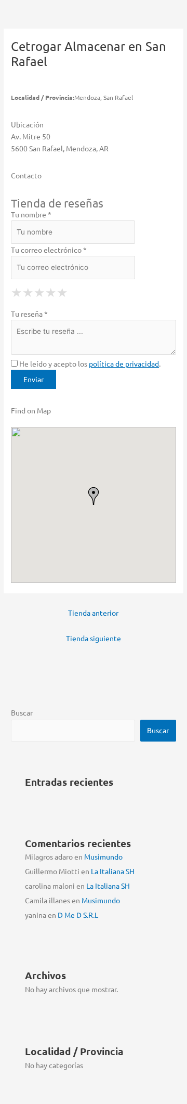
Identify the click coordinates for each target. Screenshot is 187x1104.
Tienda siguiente (93, 638)
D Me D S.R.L (78, 914)
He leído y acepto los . (89, 363)
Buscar (22, 712)
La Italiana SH (113, 871)
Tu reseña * (29, 313)
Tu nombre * (31, 214)
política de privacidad (124, 363)
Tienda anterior (93, 612)
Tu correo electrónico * (49, 249)
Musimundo (103, 856)
